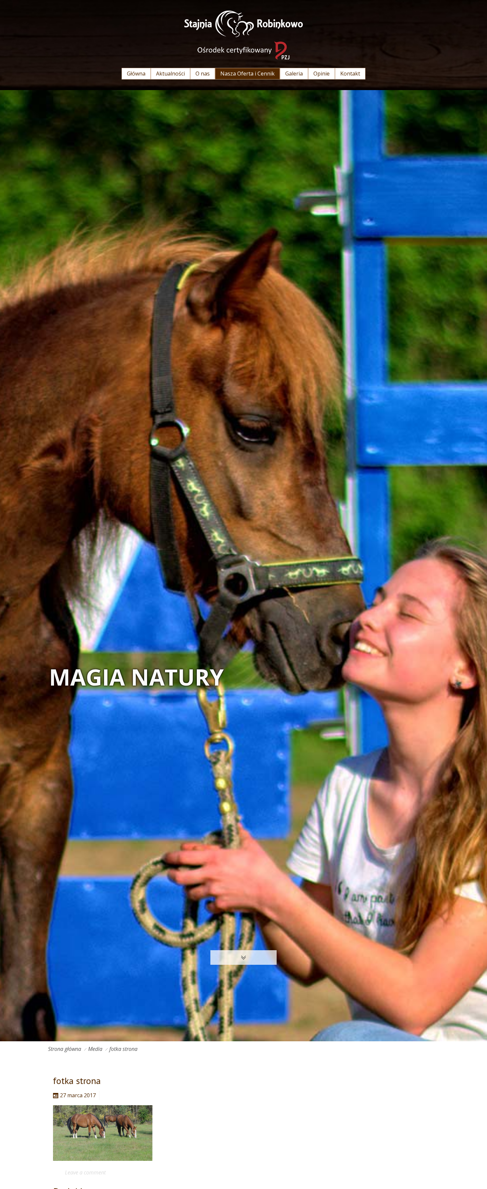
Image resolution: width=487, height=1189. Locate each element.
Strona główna (64, 1049)
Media (95, 1049)
